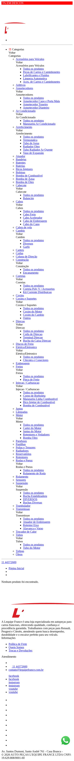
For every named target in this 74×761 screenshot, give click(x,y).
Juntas (19, 408)
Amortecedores (24, 88)
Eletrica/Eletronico (26, 347)
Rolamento (22, 476)
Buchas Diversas (32, 502)
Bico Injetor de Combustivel (39, 402)
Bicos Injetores (24, 169)
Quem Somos (16, 647)
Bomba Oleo (30, 437)
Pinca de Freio (31, 379)
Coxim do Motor (32, 311)
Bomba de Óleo (25, 182)
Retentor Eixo (31, 525)
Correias (20, 275)
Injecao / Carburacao (27, 382)
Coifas (19, 253)
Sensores (21, 479)
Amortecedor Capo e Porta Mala (41, 101)
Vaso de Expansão (33, 152)
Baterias (20, 165)
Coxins (20, 295)
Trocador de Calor (26, 531)
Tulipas (20, 551)
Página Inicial (16, 568)
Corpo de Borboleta (34, 395)
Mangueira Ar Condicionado (39, 123)
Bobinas (20, 172)
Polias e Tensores (25, 447)
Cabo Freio (29, 214)
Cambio (20, 230)
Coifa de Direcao (32, 334)
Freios (19, 366)
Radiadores (22, 450)
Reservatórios (23, 453)
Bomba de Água (25, 178)
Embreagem (22, 363)
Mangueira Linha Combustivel (40, 398)
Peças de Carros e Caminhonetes (41, 72)
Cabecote (21, 185)
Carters (20, 250)
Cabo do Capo (31, 224)
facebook (14, 675)
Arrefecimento (24, 127)
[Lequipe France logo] (14, 33)
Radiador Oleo (31, 146)
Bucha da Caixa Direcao (37, 340)
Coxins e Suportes (26, 298)
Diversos (28, 243)
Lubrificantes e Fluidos (36, 75)
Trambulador (23, 505)
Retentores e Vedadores (36, 434)
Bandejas (21, 159)
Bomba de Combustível (29, 175)
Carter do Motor (32, 428)
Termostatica (30, 140)
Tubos (19, 534)
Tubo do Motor (31, 547)
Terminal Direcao (33, 337)
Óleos (19, 554)
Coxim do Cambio (33, 314)
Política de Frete (18, 644)
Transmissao (23, 509)
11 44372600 (8, 562)
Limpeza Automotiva (35, 78)
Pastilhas (21, 444)
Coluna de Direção (26, 256)
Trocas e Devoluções (20, 650)
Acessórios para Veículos (30, 59)
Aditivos (21, 84)
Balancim (28, 198)
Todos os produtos (33, 68)
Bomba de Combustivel (36, 405)
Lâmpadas (21, 411)
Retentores (22, 457)
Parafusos (21, 441)
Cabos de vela (24, 227)
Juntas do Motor (32, 431)
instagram (14, 682)
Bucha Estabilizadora (35, 496)
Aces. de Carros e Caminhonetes (41, 81)
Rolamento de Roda (34, 473)
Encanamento (30, 272)
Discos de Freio (25, 343)
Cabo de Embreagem (35, 220)
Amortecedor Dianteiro (36, 107)
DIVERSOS (30, 499)
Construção (22, 259)
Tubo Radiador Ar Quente (38, 149)
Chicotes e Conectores (35, 360)
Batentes (21, 162)
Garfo (26, 246)
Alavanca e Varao (33, 528)
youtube (13, 688)
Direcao (20, 321)
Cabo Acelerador (32, 217)
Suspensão (22, 483)
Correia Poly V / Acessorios (39, 288)
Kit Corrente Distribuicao (37, 292)
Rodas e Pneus (24, 460)
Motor (19, 415)
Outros (27, 318)
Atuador (20, 156)
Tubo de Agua (31, 143)
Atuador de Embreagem (36, 521)
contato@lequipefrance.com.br (26, 669)
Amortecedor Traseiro (35, 104)
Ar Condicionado (26, 110)
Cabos (19, 201)
